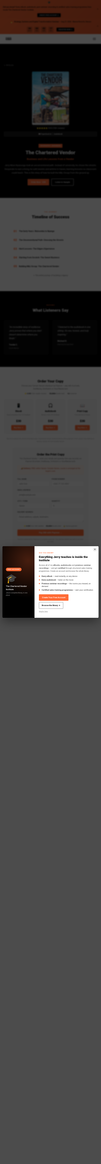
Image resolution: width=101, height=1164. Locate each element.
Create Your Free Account (53, 597)
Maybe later (43, 611)
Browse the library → (51, 605)
